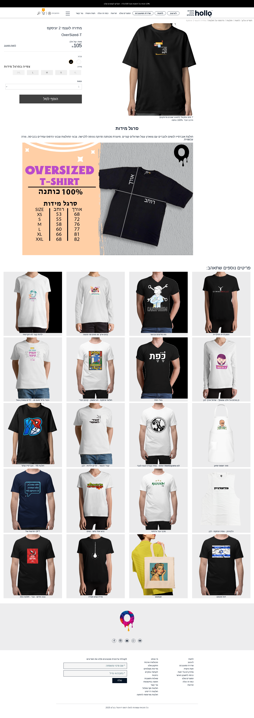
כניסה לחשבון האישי (185, 675)
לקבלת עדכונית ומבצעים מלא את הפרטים (107, 659)
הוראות (114, 13)
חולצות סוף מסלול (150, 688)
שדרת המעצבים (143, 13)
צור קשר (79, 13)
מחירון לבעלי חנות (185, 672)
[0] (43, 13)
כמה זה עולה (103, 13)
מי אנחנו (154, 659)
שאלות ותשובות (151, 678)
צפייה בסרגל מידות (17, 66)
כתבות (155, 675)
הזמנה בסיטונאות (150, 681)
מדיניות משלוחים (151, 669)
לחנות (160, 13)
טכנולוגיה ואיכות (151, 662)
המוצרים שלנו (125, 13)
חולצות (230, 20)
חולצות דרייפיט (151, 691)
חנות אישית (90, 13)
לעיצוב (173, 13)
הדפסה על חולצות (216, 20)
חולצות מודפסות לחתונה (147, 694)
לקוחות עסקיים (151, 672)
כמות (79, 81)
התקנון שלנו (153, 665)
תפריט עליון (247, 20)
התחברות (55, 13)
